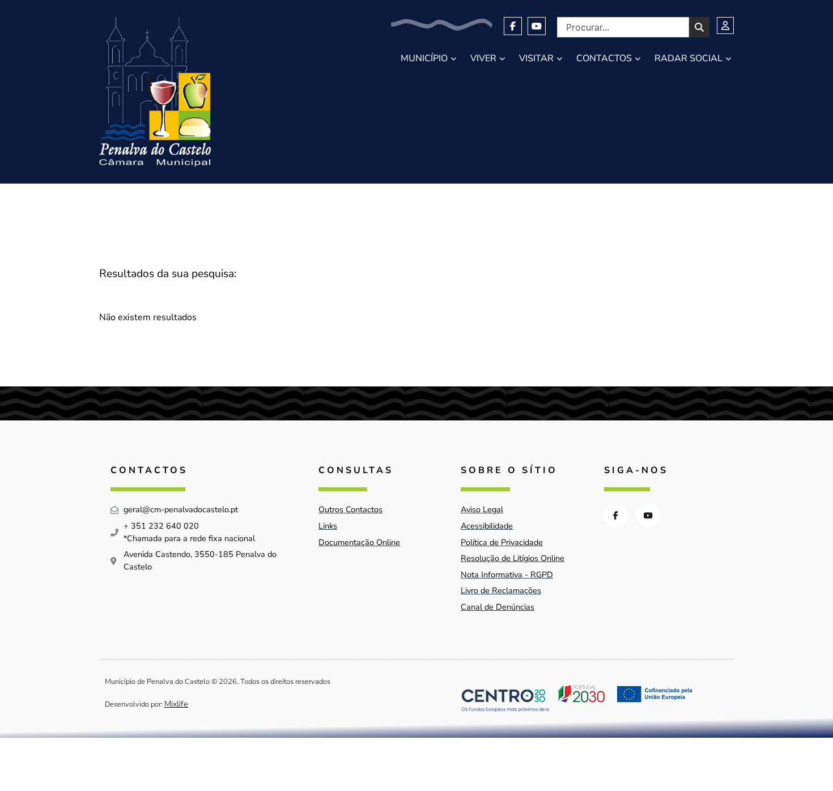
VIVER (483, 58)
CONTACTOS (604, 58)
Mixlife (176, 703)
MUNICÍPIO (424, 58)
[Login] (725, 25)
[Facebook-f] (513, 26)
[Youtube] (537, 26)
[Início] (155, 92)
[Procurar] (699, 27)
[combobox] (623, 27)
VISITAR (536, 58)
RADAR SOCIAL (688, 58)
